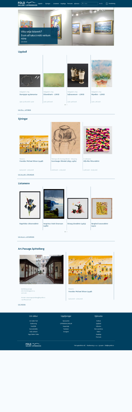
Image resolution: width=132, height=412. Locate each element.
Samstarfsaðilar (33, 329)
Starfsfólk (33, 326)
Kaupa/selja (66, 326)
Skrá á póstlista (98, 329)
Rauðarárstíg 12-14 (91, 345)
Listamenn (56, 3)
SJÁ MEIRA (24, 41)
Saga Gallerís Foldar (33, 334)
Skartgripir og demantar (28, 94)
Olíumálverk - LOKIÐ (51, 94)
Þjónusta (76, 3)
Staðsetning (33, 323)
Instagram (66, 331)
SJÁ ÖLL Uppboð (24, 110)
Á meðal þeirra (87, 159)
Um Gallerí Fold (33, 321)
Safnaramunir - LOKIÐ (75, 94)
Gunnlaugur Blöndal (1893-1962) (63, 161)
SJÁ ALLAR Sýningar (26, 175)
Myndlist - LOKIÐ (98, 94)
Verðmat (98, 321)
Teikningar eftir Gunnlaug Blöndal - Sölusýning (64, 159)
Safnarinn (98, 326)
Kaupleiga (63, 3)
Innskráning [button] (111, 3)
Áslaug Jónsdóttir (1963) (76, 224)
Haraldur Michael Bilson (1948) (31, 161)
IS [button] (100, 3)
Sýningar (47, 3)
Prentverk (70, 3)
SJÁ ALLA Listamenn (26, 237)
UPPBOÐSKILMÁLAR (66, 323)
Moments (22, 159)
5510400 (101, 345)
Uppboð (40, 3)
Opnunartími (66, 321)
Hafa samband (33, 331)
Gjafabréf (98, 323)
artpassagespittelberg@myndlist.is (35, 297)
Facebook (66, 329)
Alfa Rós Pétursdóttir (91, 161)
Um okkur (33, 316)
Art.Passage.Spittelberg (31, 248)
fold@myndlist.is (109, 345)
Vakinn (98, 331)
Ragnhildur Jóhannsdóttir (29, 224)
